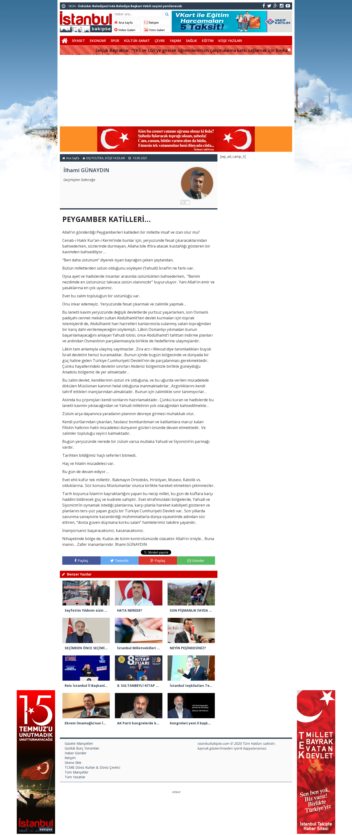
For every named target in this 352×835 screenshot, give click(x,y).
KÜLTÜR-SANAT (137, 40)
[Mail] (187, 202)
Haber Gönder (75, 753)
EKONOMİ (98, 40)
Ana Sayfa (125, 23)
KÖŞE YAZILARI (230, 40)
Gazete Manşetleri (79, 743)
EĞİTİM (208, 40)
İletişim (153, 23)
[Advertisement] (176, 90)
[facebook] (263, 5)
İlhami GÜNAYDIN (86, 170)
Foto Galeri (156, 30)
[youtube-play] (288, 5)
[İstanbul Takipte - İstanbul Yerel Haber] (86, 20)
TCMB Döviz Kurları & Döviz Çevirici (92, 767)
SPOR (115, 40)
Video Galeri (126, 30)
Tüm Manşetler (76, 772)
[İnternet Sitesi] (182, 202)
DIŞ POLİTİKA (95, 158)
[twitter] (269, 5)
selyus (176, 792)
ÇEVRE (160, 40)
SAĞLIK (191, 40)
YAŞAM (175, 40)
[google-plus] (275, 5)
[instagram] (282, 5)
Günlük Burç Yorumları (82, 748)
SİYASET (78, 40)
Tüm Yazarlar (75, 777)
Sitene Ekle (73, 762)
